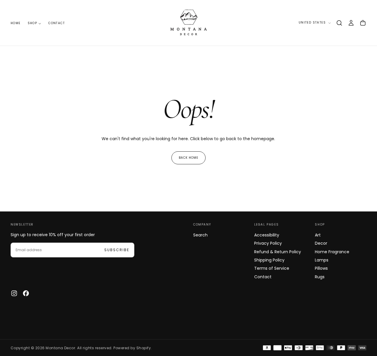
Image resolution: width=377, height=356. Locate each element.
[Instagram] (14, 293)
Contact (56, 23)
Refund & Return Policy (277, 252)
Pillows (321, 268)
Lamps (321, 260)
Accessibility (266, 235)
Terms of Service (271, 268)
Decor (321, 243)
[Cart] (362, 23)
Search (200, 235)
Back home (188, 157)
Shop (32, 23)
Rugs (320, 277)
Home (16, 23)
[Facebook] (25, 293)
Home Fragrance (332, 252)
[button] (339, 23)
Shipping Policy (269, 260)
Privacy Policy (268, 243)
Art (318, 235)
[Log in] (351, 23)
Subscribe (116, 249)
